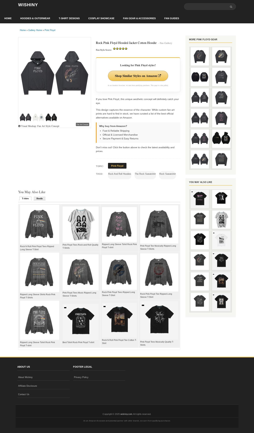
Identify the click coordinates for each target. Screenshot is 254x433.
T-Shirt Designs (69, 18)
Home (8, 18)
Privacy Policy (81, 377)
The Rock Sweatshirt (145, 174)
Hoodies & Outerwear (35, 18)
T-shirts (24, 198)
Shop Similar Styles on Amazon (136, 75)
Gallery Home (35, 30)
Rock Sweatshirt (167, 174)
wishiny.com (126, 414)
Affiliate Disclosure (27, 386)
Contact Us (23, 394)
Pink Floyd (50, 30)
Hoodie (39, 198)
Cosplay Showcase (101, 18)
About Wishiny (25, 377)
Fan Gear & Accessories (139, 18)
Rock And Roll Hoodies (119, 174)
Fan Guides (171, 18)
